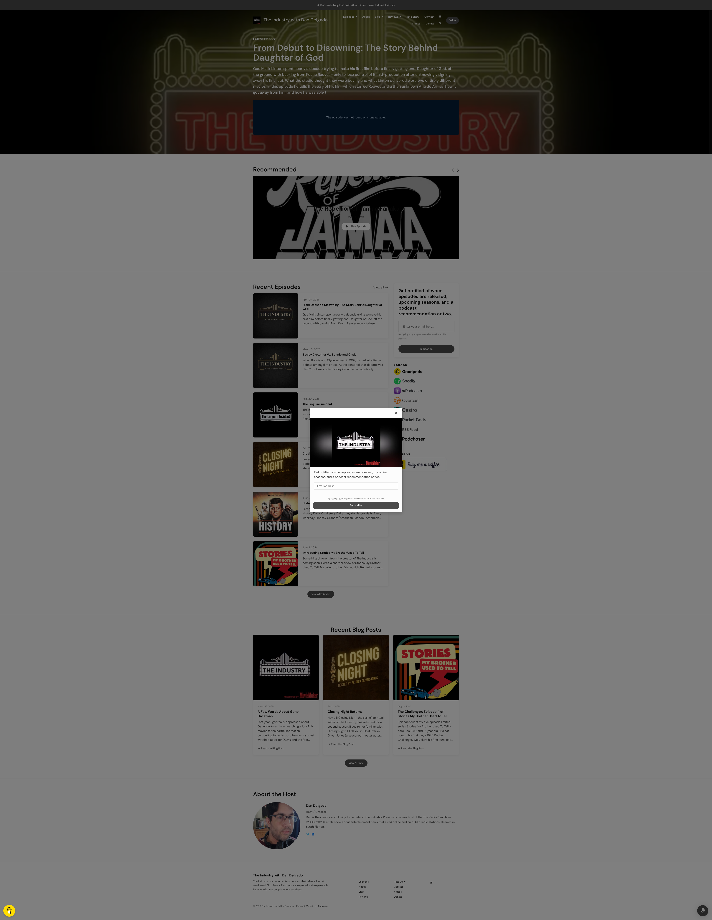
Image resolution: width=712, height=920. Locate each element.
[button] (396, 413)
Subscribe (356, 505)
